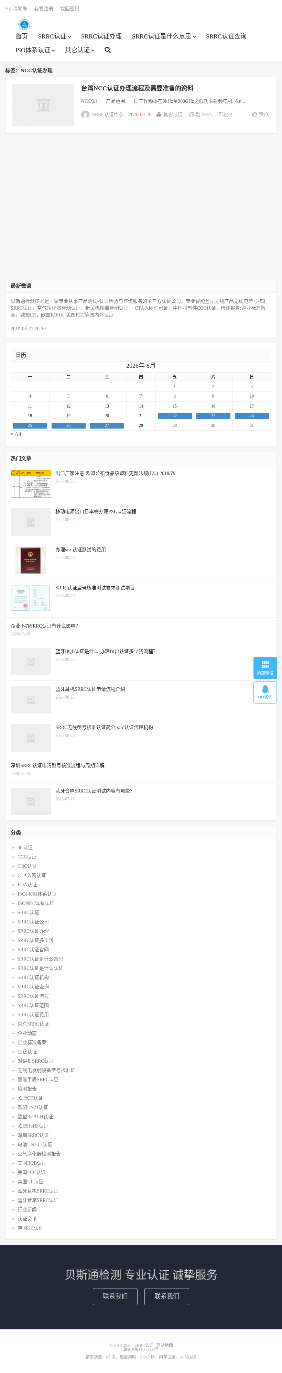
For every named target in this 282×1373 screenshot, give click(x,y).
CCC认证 (27, 857)
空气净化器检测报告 (39, 1153)
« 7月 (16, 433)
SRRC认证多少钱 (36, 940)
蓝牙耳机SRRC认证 (38, 1191)
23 (213, 415)
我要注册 (43, 8)
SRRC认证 (24, 24)
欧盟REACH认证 (35, 1116)
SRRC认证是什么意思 (161, 36)
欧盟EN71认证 (33, 1107)
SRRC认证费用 (33, 1014)
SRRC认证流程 (33, 996)
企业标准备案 (32, 1042)
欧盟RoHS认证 (33, 1126)
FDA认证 (27, 884)
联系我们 (115, 1296)
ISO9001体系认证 (36, 903)
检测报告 (27, 1089)
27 (107, 425)
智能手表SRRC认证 (38, 1079)
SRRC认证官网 (33, 949)
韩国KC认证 (30, 1228)
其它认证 (77, 50)
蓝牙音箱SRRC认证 (38, 1200)
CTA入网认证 (32, 875)
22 (175, 415)
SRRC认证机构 (33, 977)
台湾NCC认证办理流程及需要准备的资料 (137, 88)
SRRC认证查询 (226, 36)
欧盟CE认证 (30, 1098)
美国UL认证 (30, 1181)
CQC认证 (27, 866)
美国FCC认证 (32, 1172)
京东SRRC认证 (33, 1024)
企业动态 (27, 1033)
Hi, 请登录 (16, 8)
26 (68, 425)
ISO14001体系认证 (37, 894)
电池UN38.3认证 (35, 1144)
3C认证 (25, 847)
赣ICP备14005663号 (141, 1349)
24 (252, 415)
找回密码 (69, 8)
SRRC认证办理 (101, 36)
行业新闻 (27, 1209)
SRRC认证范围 (33, 1005)
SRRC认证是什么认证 (40, 968)
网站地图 (164, 1345)
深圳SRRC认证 (33, 1135)
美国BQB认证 (32, 1163)
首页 (21, 36)
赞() (264, 114)
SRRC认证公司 (33, 921)
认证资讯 (27, 1218)
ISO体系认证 (32, 50)
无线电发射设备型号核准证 (46, 1070)
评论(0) (224, 114)
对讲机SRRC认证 (36, 1061)
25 (30, 425)
